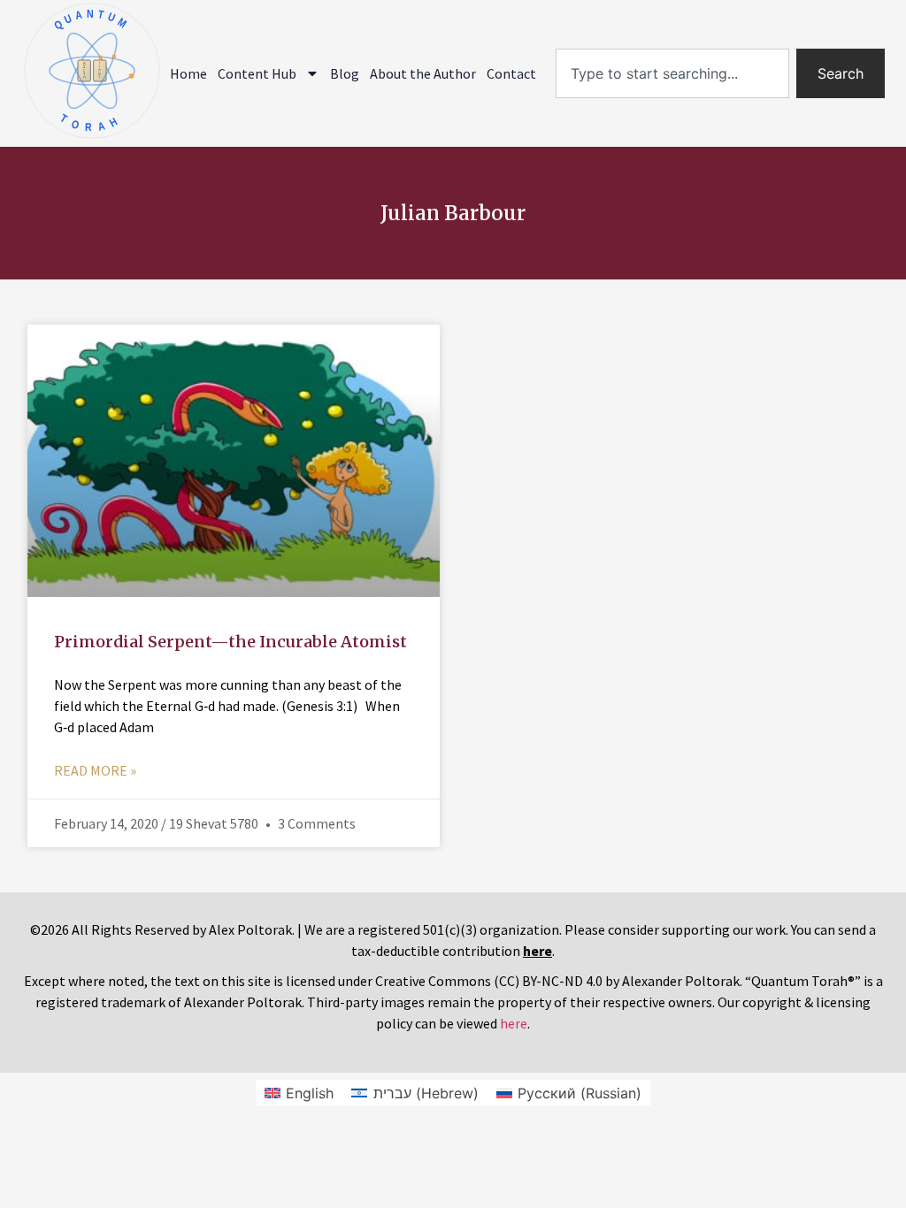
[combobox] (672, 73)
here (513, 1023)
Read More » (95, 770)
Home (188, 73)
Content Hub (257, 73)
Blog (344, 73)
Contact (511, 73)
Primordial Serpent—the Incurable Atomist (230, 641)
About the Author (423, 73)
